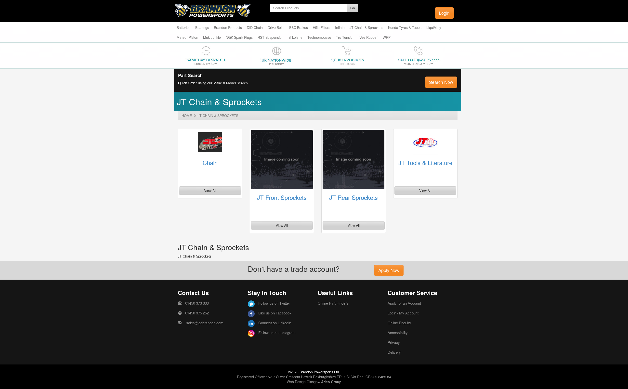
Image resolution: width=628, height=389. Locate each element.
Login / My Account (403, 312)
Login (444, 13)
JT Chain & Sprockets (218, 115)
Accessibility (398, 332)
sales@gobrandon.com (204, 322)
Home (187, 115)
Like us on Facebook (274, 312)
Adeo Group (331, 381)
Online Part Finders (333, 303)
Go (352, 7)
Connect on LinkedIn (274, 322)
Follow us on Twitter (274, 303)
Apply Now (388, 270)
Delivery (394, 352)
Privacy (394, 342)
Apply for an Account (404, 303)
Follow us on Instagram (277, 332)
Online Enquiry (399, 322)
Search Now (441, 82)
